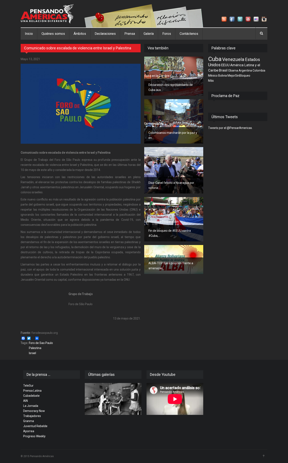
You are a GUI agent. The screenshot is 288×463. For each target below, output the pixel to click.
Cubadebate (31, 395)
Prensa (129, 34)
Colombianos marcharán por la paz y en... (172, 135)
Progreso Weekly (34, 436)
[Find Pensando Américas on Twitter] (240, 19)
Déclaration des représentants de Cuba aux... (170, 87)
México (213, 75)
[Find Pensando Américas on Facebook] (232, 19)
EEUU (225, 65)
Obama (233, 70)
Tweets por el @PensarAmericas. (230, 128)
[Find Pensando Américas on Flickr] (256, 19)
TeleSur (28, 385)
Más (211, 80)
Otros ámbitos (153, 123)
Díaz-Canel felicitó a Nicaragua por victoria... (171, 185)
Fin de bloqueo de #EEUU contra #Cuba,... (169, 233)
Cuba (215, 59)
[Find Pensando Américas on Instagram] (264, 19)
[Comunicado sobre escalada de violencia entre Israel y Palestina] (81, 104)
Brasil (223, 70)
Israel (32, 353)
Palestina (35, 348)
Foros (166, 34)
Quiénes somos (53, 34)
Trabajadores (32, 416)
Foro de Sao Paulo (41, 343)
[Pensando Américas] (47, 13)
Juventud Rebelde (35, 426)
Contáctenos (189, 34)
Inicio (29, 34)
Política (149, 173)
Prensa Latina (32, 390)
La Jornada (30, 405)
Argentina (245, 70)
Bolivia (222, 75)
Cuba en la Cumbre (157, 75)
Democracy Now (34, 411)
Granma (28, 421)
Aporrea (28, 431)
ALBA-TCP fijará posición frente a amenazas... (170, 265)
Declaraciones (105, 34)
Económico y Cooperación (161, 221)
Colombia (259, 70)
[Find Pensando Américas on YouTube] (248, 19)
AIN (25, 400)
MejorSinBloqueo (238, 75)
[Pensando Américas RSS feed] (224, 19)
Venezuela (233, 59)
